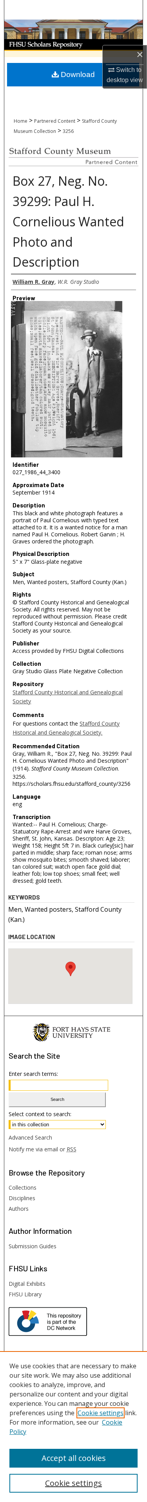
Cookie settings (100, 1413)
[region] (73, 1426)
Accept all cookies (74, 1458)
